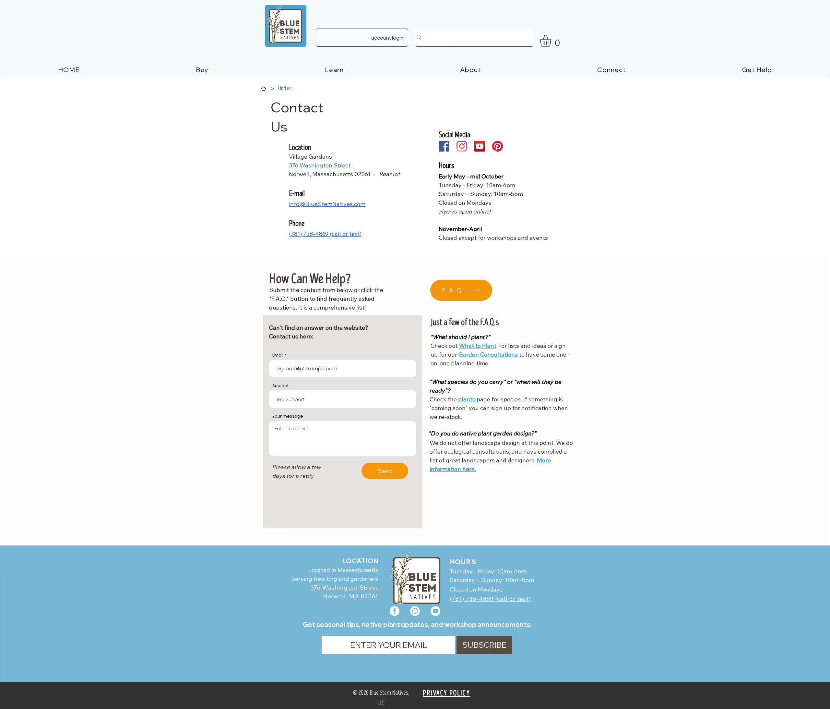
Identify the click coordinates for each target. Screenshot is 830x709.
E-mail (297, 193)
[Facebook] (444, 146)
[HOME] (263, 88)
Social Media (454, 135)
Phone (296, 223)
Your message (287, 416)
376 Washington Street (344, 587)
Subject (280, 386)
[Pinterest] (497, 146)
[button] (552, 41)
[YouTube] (479, 146)
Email (277, 355)
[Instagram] (461, 146)
